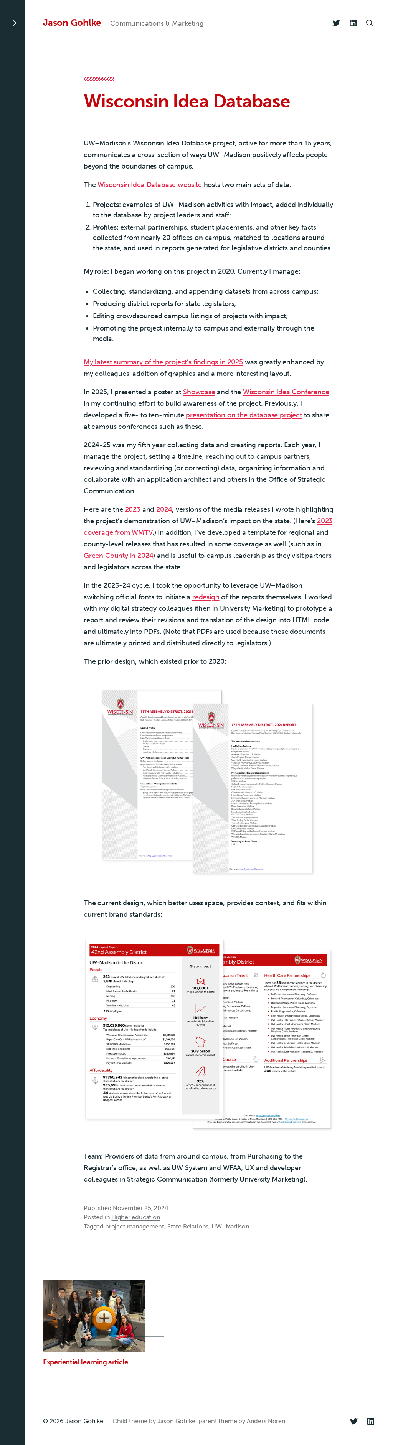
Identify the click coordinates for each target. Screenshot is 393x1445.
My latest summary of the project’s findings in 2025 (163, 362)
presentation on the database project (244, 415)
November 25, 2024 (140, 1208)
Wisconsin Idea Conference (286, 392)
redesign (206, 597)
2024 (164, 509)
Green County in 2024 (118, 555)
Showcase (199, 392)
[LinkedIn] (353, 23)
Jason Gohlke (72, 22)
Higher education (135, 1217)
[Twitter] (336, 23)
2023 (132, 509)
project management (134, 1226)
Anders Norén (266, 1421)
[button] (12, 722)
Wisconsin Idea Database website (149, 184)
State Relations (188, 1226)
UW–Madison (230, 1226)
